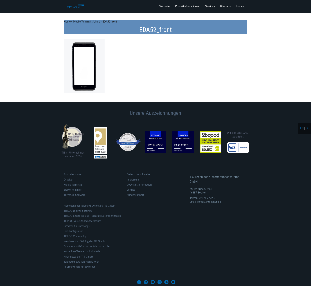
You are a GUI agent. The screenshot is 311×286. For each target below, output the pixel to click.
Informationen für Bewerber (79, 267)
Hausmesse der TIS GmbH (78, 257)
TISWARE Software (74, 195)
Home (67, 22)
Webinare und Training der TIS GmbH (84, 241)
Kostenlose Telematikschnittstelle (82, 251)
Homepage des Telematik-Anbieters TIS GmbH (89, 206)
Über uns (225, 6)
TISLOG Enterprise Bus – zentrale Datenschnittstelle (92, 216)
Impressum (133, 180)
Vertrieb (131, 190)
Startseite (164, 6)
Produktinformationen (187, 6)
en (302, 128)
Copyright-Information (139, 185)
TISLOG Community (75, 236)
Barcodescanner (73, 174)
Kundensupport (135, 195)
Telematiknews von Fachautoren (81, 262)
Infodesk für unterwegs (76, 226)
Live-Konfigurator (73, 231)
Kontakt (240, 6)
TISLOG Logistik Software (78, 211)
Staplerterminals (73, 190)
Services (210, 6)
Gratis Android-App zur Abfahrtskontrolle (86, 246)
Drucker (68, 180)
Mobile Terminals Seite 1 (86, 22)
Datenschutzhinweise (138, 174)
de (307, 128)
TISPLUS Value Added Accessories (82, 221)
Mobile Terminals (73, 185)
